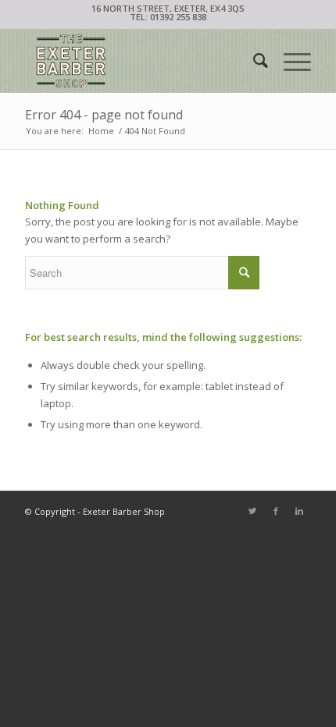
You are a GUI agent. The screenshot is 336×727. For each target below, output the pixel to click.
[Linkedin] (299, 511)
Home (101, 131)
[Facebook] (276, 511)
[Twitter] (252, 511)
